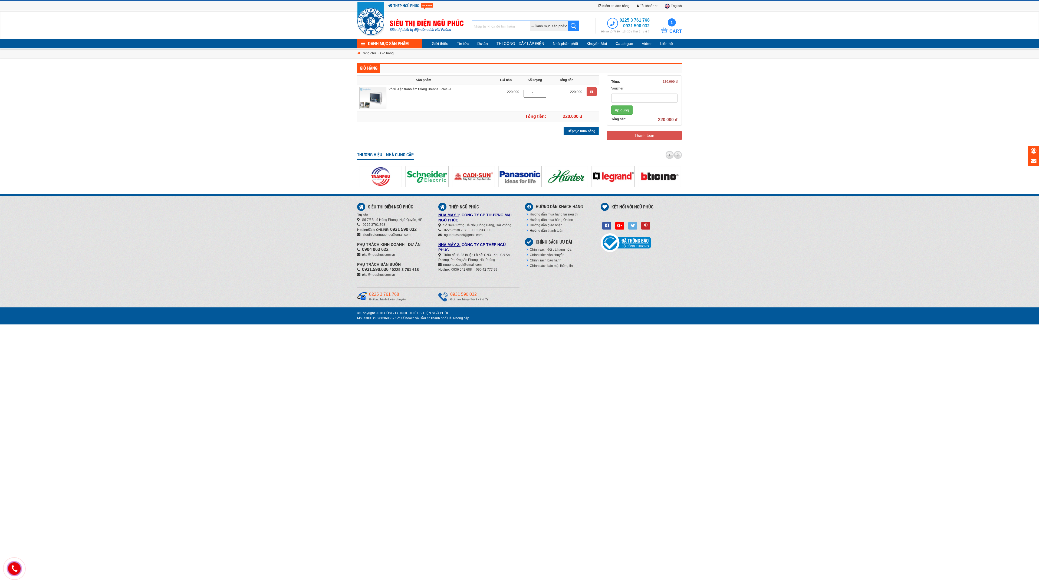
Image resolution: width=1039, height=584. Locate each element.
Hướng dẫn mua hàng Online (551, 220)
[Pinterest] (645, 226)
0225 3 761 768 (635, 20)
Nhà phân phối (565, 43)
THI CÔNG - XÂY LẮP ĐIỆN (520, 43)
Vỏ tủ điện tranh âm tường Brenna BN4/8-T (420, 89)
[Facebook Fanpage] (606, 226)
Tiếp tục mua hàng (581, 131)
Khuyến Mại (597, 43)
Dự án (482, 43)
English (676, 6)
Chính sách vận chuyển (547, 255)
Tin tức (463, 43)
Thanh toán (644, 135)
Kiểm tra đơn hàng (615, 6)
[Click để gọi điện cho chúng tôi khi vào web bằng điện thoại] (14, 568)
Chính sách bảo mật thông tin (551, 266)
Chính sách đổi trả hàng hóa (550, 249)
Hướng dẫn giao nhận (546, 225)
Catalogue (624, 43)
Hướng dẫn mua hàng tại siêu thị (554, 214)
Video (647, 43)
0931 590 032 (636, 26)
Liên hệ (666, 43)
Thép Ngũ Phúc (412, 6)
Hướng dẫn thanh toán (546, 231)
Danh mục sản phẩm (388, 43)
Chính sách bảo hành (545, 260)
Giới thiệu (440, 43)
